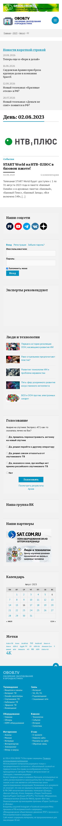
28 (10, 615)
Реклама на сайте (40, 740)
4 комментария (50, 175)
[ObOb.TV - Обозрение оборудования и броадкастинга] (22, 20)
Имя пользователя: (16, 249)
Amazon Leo (47, 646)
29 (17, 615)
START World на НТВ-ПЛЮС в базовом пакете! (28, 166)
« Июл (9, 621)
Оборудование (11, 713)
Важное (35, 713)
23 (24, 610)
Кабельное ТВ (11, 702)
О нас (34, 731)
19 (45, 605)
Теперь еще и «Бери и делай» (21, 59)
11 (38, 599)
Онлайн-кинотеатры (14, 696)
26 (45, 610)
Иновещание (10, 708)
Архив (31, 488)
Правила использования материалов (27, 759)
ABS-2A (37, 646)
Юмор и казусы (12, 749)
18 (38, 605)
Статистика (37, 726)
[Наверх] (56, 666)
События (8, 159)
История (36, 723)
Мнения (8, 737)
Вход (9, 244)
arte (14, 649)
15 (17, 605)
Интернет (37, 690)
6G (28, 649)
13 (52, 599)
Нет (11, 472)
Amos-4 (47, 643)
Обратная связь (40, 743)
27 (52, 610)
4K (8, 653)
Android (38, 643)
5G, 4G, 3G (37, 693)
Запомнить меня (18, 268)
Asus (17, 643)
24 (31, 610)
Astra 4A (45, 649)
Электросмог (10, 746)
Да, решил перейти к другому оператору (31, 446)
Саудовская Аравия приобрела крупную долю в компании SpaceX (22, 73)
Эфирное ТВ (10, 705)
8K (32, 649)
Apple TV (23, 646)
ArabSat (24, 643)
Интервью (9, 740)
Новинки (8, 717)
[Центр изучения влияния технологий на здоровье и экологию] (31, 10)
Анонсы (8, 734)
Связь (34, 686)
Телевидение (10, 686)
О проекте (37, 734)
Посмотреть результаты (31, 485)
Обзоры (8, 720)
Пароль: (10, 258)
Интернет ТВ (10, 693)
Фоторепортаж (12, 743)
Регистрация (20, 244)
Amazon (21, 649)
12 (45, 599)
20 (52, 605)
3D (30, 646)
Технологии (38, 717)
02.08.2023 (9, 175)
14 (10, 605)
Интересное (10, 731)
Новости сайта (39, 737)
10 (31, 599)
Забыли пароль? (36, 244)
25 (38, 610)
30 (24, 615)
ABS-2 (15, 646)
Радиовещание (39, 696)
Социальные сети (40, 699)
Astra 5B (9, 643)
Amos (8, 646)
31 (31, 615)
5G (31, 643)
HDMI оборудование (14, 723)
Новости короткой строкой (24, 50)
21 (10, 610)
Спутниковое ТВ (12, 699)
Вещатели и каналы (13, 690)
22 (17, 610)
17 (31, 605)
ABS (37, 649)
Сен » (53, 621)
